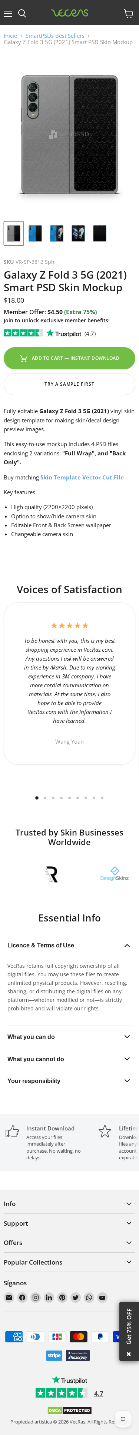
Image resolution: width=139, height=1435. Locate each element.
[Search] (22, 13)
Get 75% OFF (129, 1326)
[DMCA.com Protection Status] (69, 1413)
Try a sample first (69, 384)
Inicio (10, 36)
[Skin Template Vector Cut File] (39, 477)
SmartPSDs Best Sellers (55, 36)
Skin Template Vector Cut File (82, 477)
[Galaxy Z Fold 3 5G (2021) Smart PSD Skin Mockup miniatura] (13, 233)
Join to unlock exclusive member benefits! (57, 320)
